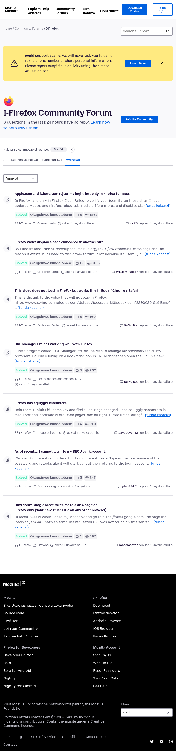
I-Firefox (25, 223)
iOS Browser (103, 629)
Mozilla (14, 584)
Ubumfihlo (71, 737)
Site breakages (48, 272)
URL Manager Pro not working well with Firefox (53, 344)
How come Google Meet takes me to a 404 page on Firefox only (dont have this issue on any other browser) (60, 507)
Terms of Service (42, 737)
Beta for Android (17, 671)
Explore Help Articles (38, 11)
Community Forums (65, 11)
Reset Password (106, 671)
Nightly (9, 678)
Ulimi (125, 704)
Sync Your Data (105, 678)
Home (7, 28)
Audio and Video (48, 325)
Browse (43, 545)
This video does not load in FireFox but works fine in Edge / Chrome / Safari (76, 291)
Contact (10, 744)
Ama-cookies (96, 737)
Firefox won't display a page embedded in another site (59, 242)
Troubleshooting (49, 433)
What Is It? (102, 663)
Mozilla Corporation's (30, 704)
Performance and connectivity (59, 379)
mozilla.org (12, 737)
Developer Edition (18, 655)
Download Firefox (135, 9)
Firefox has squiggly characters (41, 403)
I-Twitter (10, 621)
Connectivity (46, 223)
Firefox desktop (106, 613)
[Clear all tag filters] (72, 150)
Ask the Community (139, 119)
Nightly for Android (19, 686)
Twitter (152, 741)
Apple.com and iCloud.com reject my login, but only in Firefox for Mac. (72, 194)
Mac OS (59, 149)
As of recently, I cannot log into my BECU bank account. (60, 451)
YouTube (161, 741)
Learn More (138, 63)
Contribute (109, 11)
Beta (7, 663)
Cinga (167, 31)
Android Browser (107, 621)
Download (101, 605)
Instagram (171, 741)
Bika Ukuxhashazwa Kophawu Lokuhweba (38, 605)
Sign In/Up (163, 9)
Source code (13, 613)
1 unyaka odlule (161, 223)
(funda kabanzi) (157, 206)
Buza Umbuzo (88, 11)
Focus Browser (105, 636)
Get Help (100, 686)
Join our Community (20, 629)
